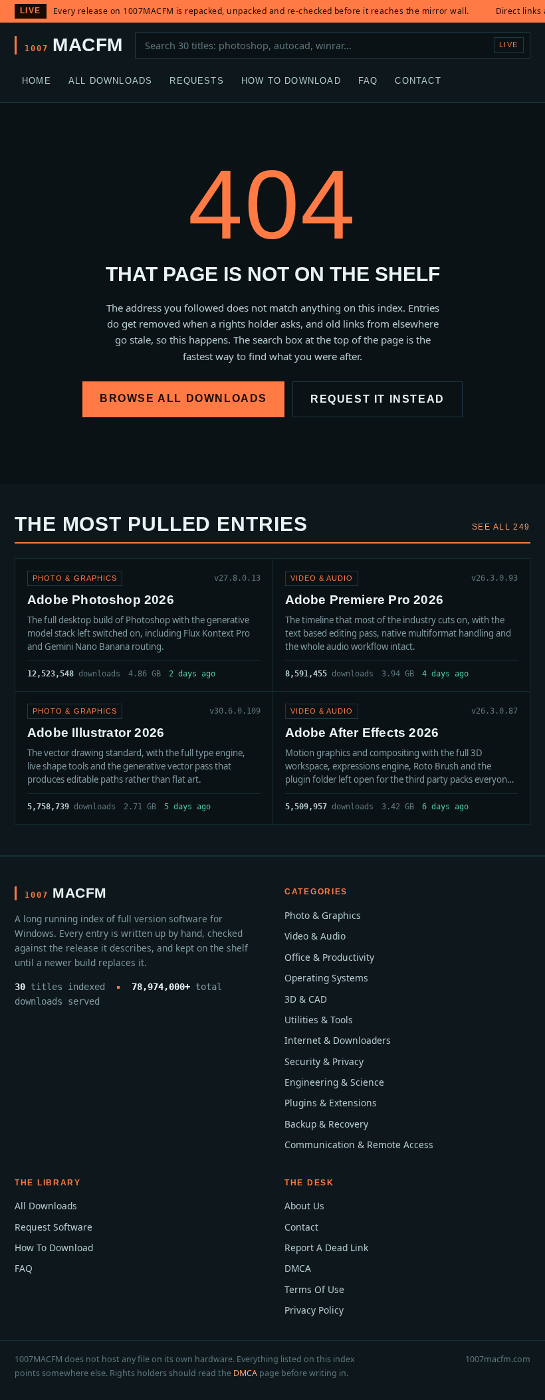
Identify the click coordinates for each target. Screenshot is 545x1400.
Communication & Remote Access (358, 1144)
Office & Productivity (329, 957)
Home (36, 81)
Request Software (53, 1227)
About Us (304, 1205)
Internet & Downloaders (337, 1040)
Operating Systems (326, 977)
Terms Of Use (314, 1289)
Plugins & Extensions (330, 1102)
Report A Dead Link (326, 1247)
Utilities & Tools (318, 1019)
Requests (196, 81)
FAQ (368, 81)
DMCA (297, 1268)
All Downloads (110, 81)
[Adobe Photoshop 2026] (143, 625)
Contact (418, 81)
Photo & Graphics (322, 915)
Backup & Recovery (326, 1124)
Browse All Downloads (183, 398)
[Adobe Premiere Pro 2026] (401, 625)
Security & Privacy (324, 1061)
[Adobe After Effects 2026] (401, 758)
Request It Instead (377, 399)
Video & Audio (315, 936)
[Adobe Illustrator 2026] (143, 758)
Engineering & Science (334, 1082)
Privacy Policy (314, 1310)
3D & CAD (305, 999)
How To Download (291, 81)
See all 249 (501, 527)
